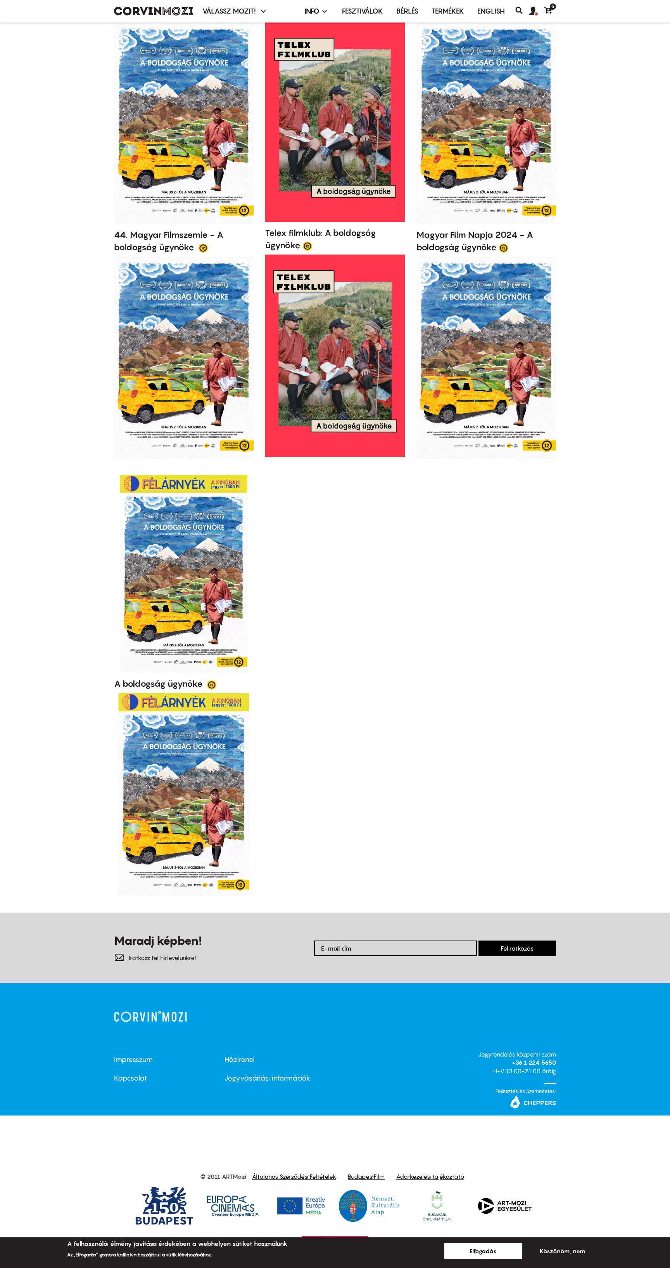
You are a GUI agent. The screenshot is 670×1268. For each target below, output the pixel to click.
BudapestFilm (366, 1176)
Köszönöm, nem (562, 1250)
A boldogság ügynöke (159, 684)
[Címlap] (153, 11)
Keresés (522, 10)
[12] (203, 247)
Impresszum (133, 1059)
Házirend (239, 1059)
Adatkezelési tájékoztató (430, 1176)
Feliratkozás (517, 948)
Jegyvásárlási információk (267, 1078)
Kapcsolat (130, 1078)
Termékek (448, 11)
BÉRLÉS (407, 11)
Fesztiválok (362, 11)
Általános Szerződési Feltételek (294, 1176)
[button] (536, 11)
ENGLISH (491, 11)
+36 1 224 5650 (534, 1062)
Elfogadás (483, 1250)
